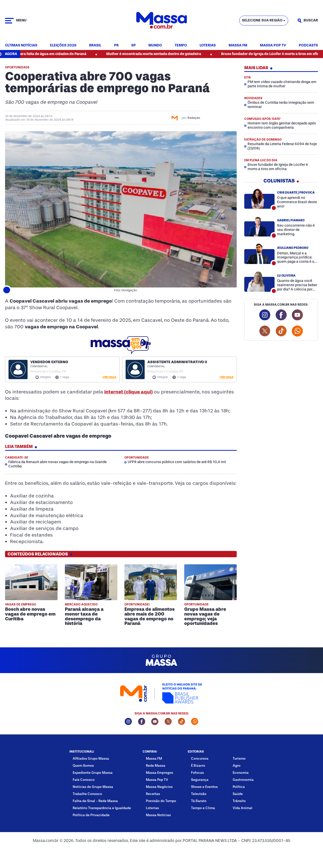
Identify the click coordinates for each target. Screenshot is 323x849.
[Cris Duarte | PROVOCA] (259, 198)
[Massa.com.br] (161, 20)
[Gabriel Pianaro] (259, 226)
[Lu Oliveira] (259, 281)
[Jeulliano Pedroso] (259, 254)
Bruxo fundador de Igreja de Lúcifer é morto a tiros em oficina (244, 54)
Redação (193, 118)
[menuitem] (21, 45)
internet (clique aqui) (128, 392)
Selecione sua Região (262, 20)
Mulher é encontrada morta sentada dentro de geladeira (125, 54)
